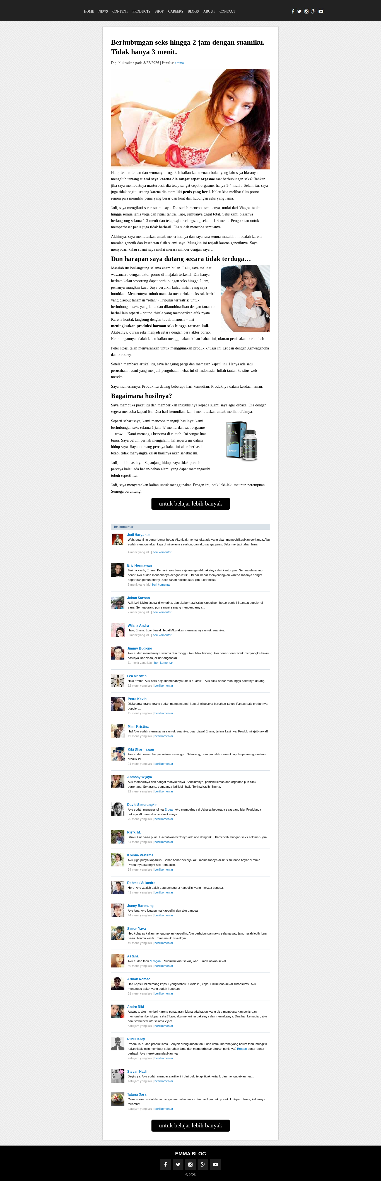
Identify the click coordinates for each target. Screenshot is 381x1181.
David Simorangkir (142, 805)
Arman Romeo (138, 979)
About (209, 11)
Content (120, 11)
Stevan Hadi (136, 1072)
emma (179, 63)
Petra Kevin (137, 699)
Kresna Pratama (140, 855)
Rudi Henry (136, 1039)
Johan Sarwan (138, 598)
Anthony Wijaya (139, 777)
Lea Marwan (136, 676)
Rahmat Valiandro (141, 883)
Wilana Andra (138, 625)
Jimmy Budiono (139, 648)
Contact (227, 11)
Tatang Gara (136, 1094)
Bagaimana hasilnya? (141, 395)
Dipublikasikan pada (127, 63)
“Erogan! (156, 961)
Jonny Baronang (140, 906)
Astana (133, 956)
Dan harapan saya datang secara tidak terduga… (181, 258)
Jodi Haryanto (138, 535)
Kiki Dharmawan (141, 749)
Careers (175, 11)
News (103, 11)
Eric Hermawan (139, 565)
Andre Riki (135, 1007)
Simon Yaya (136, 929)
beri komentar (162, 552)
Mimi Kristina (138, 727)
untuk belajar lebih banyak (190, 503)
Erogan (170, 809)
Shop (159, 11)
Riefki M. (134, 832)
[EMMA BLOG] (57, 2)
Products (141, 11)
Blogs (193, 11)
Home (89, 11)
